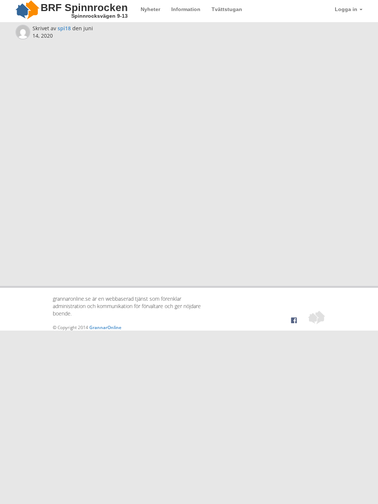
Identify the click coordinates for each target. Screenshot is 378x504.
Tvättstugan (227, 9)
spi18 (64, 28)
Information (185, 9)
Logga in (347, 9)
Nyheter (150, 9)
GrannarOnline (105, 327)
